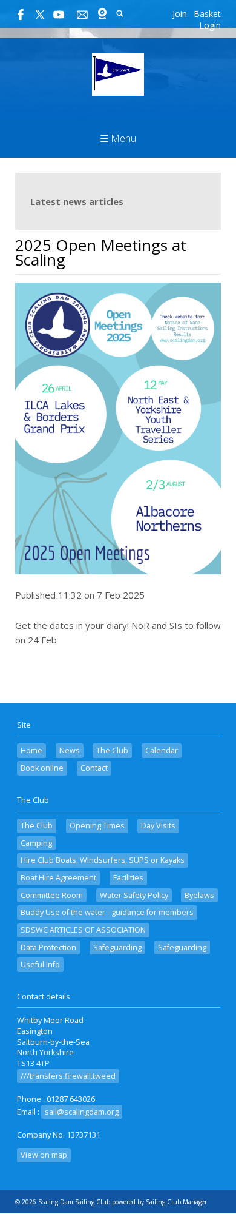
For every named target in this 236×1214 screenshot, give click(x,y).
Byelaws (199, 895)
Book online (42, 768)
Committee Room (52, 895)
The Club (112, 750)
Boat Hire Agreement (58, 878)
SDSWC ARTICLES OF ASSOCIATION (83, 930)
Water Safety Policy (134, 895)
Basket (207, 13)
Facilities (128, 878)
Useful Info (40, 964)
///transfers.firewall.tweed (68, 1076)
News (69, 750)
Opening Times (97, 825)
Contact (94, 768)
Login (210, 25)
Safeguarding (117, 947)
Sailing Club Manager (176, 1202)
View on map (44, 1155)
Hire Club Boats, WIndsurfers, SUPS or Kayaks (103, 860)
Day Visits (158, 825)
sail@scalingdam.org (82, 1112)
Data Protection (48, 947)
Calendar (161, 750)
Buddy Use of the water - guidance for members (107, 912)
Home (31, 750)
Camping (36, 843)
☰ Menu (118, 138)
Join (179, 13)
